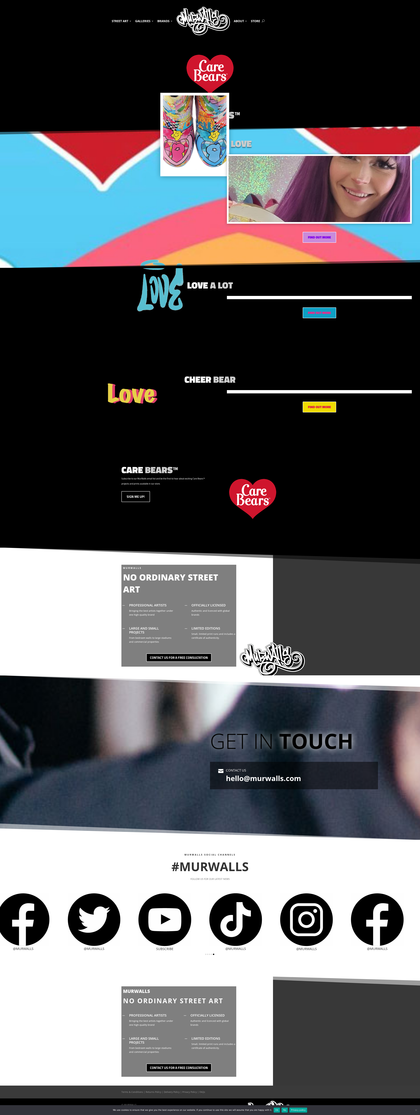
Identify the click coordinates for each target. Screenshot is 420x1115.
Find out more (319, 237)
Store (255, 21)
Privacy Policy (189, 1092)
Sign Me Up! (136, 496)
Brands (163, 21)
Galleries (142, 21)
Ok (276, 1110)
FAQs (202, 1092)
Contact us (236, 770)
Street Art (120, 21)
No (284, 1110)
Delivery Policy (172, 1092)
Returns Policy (153, 1092)
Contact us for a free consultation (179, 657)
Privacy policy (298, 1110)
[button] (205, 954)
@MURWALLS (189, 949)
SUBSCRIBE (48, 898)
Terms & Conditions (132, 1092)
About (239, 21)
